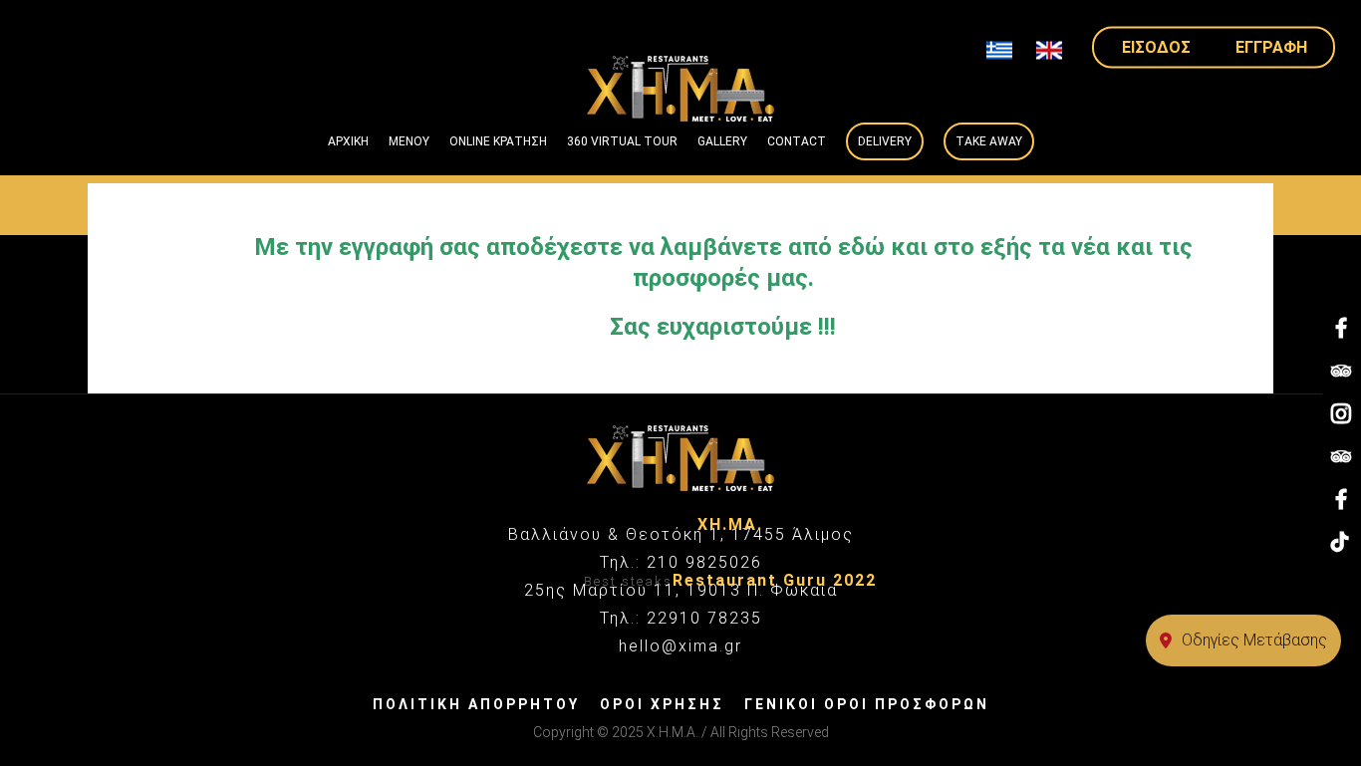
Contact (796, 141)
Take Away (988, 141)
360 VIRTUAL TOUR (622, 141)
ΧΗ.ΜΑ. (730, 524)
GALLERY (722, 141)
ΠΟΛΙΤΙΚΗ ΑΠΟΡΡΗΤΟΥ (476, 704)
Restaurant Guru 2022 (775, 580)
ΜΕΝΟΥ (409, 141)
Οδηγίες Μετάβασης (1254, 640)
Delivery (885, 141)
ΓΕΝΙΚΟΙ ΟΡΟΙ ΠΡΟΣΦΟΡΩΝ (866, 704)
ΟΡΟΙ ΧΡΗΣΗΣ (662, 704)
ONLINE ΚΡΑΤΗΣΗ (498, 141)
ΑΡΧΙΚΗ (348, 141)
